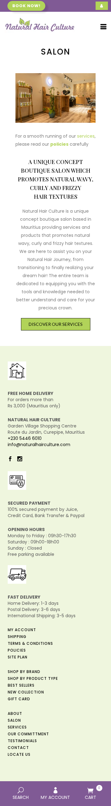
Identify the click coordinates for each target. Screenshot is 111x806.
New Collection (26, 692)
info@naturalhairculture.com (39, 444)
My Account (22, 629)
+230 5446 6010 (25, 438)
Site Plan (17, 657)
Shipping (17, 636)
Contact (18, 747)
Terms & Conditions (30, 643)
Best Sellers (21, 685)
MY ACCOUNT (55, 797)
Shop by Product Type (33, 678)
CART (93, 793)
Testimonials (22, 740)
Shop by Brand (24, 671)
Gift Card (19, 699)
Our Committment (28, 734)
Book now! (26, 6)
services (86, 136)
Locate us (19, 754)
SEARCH (21, 797)
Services (17, 727)
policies (59, 144)
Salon (14, 720)
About (15, 713)
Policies (17, 650)
